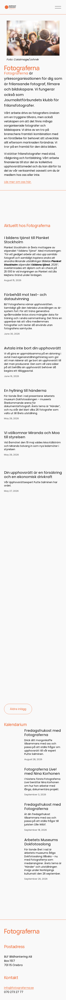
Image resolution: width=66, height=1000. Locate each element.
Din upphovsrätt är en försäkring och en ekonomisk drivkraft (33, 474)
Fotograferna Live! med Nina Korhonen (42, 771)
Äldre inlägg (18, 709)
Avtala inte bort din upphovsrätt (32, 348)
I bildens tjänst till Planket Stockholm (26, 239)
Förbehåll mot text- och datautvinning (25, 296)
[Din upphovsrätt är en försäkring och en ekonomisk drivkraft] (33, 464)
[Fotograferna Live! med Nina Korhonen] (14, 774)
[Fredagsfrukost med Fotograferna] (14, 733)
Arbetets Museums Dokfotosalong (41, 842)
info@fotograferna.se (19, 988)
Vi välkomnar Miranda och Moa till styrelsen (32, 434)
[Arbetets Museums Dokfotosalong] (14, 845)
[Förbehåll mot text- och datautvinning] (33, 288)
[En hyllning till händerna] (33, 384)
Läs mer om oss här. (18, 182)
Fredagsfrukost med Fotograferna (42, 732)
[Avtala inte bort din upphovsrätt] (33, 341)
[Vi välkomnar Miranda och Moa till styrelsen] (33, 426)
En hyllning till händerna (25, 390)
